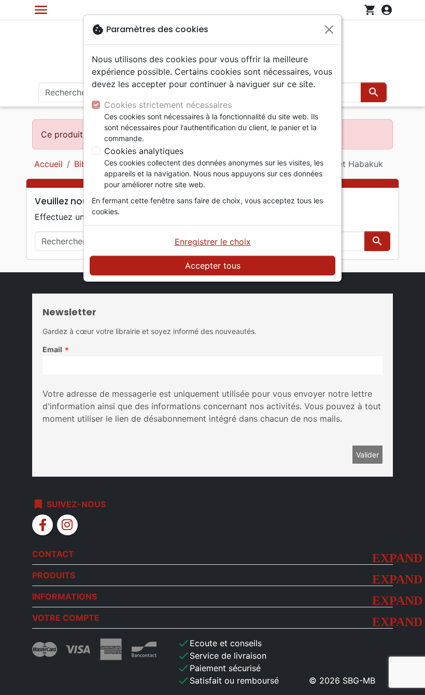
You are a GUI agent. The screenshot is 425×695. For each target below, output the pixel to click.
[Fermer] (329, 29)
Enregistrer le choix (213, 242)
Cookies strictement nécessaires (168, 105)
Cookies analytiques (143, 151)
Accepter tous (212, 265)
